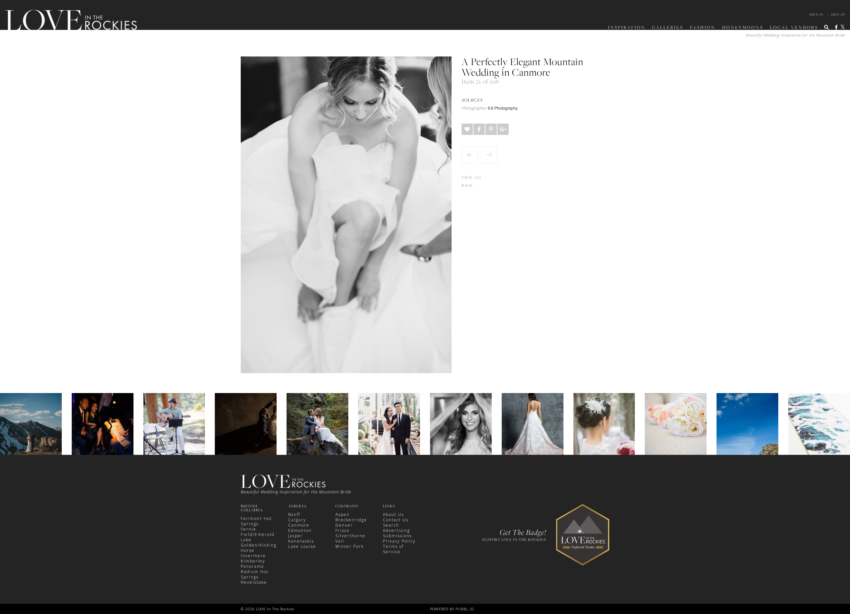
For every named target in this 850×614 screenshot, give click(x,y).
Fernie (248, 529)
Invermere (253, 556)
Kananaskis (301, 541)
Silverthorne (350, 536)
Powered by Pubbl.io (452, 608)
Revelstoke (254, 582)
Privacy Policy (399, 541)
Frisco (342, 530)
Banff (294, 514)
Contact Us (395, 520)
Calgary (297, 520)
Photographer (474, 108)
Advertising (396, 530)
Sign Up (838, 14)
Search (391, 525)
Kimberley (253, 561)
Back (467, 185)
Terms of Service (393, 549)
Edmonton (300, 530)
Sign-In (816, 14)
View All (472, 177)
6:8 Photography (503, 108)
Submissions (397, 536)
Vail (339, 541)
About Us (393, 514)
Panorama (252, 566)
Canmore (298, 525)
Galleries (667, 27)
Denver (344, 525)
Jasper (295, 536)
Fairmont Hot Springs (256, 521)
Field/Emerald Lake (258, 537)
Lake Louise (302, 546)
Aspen (342, 514)
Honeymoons (742, 27)
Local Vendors (794, 27)
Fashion (703, 27)
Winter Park (349, 546)
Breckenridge (351, 520)
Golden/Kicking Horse (259, 547)
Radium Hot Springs (255, 574)
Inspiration (626, 27)
